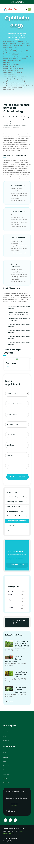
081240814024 (18, 1)
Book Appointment (17, 477)
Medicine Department (14, 506)
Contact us (6, 740)
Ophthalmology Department (16, 521)
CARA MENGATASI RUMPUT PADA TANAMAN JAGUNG (22, 643)
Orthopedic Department (15, 516)
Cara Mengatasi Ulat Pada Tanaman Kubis (20, 689)
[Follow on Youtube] (15, 820)
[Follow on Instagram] (10, 820)
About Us (5, 732)
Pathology (10, 525)
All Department (12, 492)
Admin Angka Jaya (21, 648)
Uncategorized (17, 650)
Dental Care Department (15, 497)
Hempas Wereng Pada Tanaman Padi (21, 674)
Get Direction (10, 811)
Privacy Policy (7, 841)
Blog (4, 736)
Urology (9, 530)
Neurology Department (15, 511)
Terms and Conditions (10, 838)
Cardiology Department (15, 502)
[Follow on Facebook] (5, 820)
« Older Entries (9, 702)
